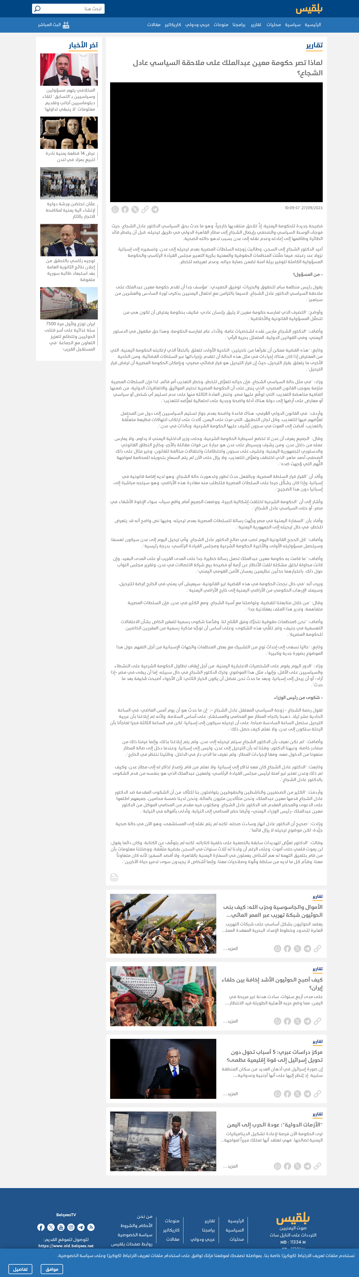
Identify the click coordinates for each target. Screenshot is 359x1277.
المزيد (232, 948)
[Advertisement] (53, 429)
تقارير (256, 25)
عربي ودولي (197, 25)
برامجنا (239, 25)
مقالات (154, 25)
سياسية (293, 25)
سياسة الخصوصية (135, 1235)
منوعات (221, 25)
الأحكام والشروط (136, 1226)
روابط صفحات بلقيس (131, 1244)
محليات (274, 25)
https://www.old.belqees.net (66, 1246)
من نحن (144, 1216)
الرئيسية (313, 25)
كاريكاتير (173, 25)
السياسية (235, 1230)
